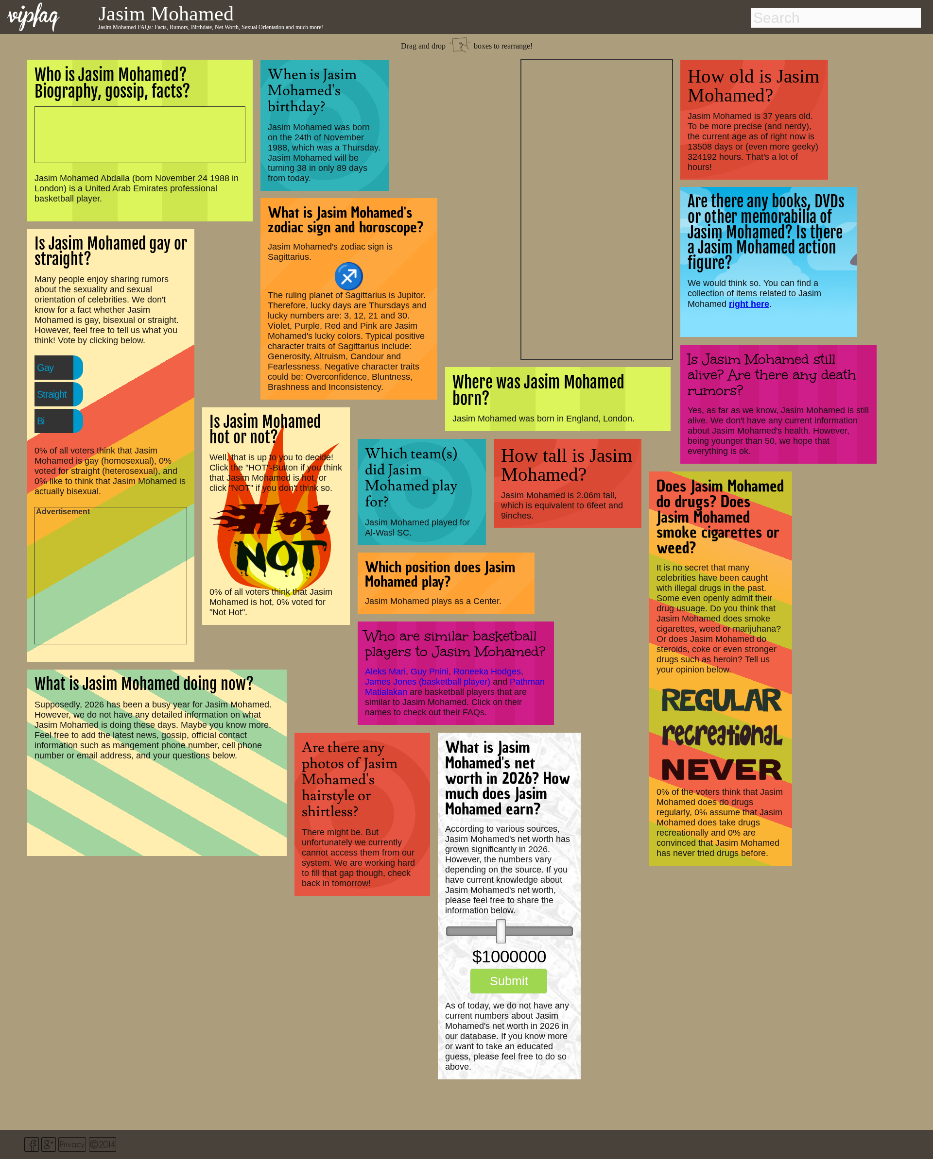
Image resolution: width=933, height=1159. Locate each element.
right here (749, 304)
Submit (509, 981)
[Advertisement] (597, 208)
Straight (52, 394)
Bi (40, 421)
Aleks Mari (385, 671)
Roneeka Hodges (487, 671)
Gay (45, 367)
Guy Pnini (430, 671)
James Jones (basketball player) (427, 682)
